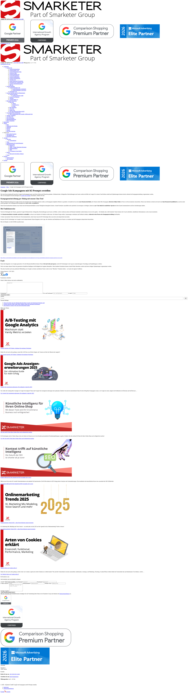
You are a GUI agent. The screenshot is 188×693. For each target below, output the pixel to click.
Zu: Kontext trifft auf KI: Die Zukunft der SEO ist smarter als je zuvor (17, 483)
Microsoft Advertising (11, 101)
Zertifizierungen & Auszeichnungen (14, 143)
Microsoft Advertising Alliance (16, 153)
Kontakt (5, 160)
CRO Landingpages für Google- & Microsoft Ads (21, 114)
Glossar (8, 130)
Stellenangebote (10, 157)
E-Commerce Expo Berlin (15, 151)
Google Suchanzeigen (14, 69)
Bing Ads (11, 102)
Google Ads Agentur (26, 195)
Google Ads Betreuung (14, 78)
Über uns (8, 139)
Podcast (8, 128)
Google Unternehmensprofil (15, 83)
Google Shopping (10, 86)
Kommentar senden (5, 294)
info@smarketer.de (14, 676)
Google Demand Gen (14, 74)
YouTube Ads (12, 79)
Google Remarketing (14, 75)
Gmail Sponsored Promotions (16, 81)
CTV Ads (11, 108)
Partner (8, 152)
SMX (10, 149)
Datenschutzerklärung (64, 593)
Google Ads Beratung (14, 77)
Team (7, 141)
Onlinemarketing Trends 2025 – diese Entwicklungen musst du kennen (17, 522)
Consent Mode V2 (13, 99)
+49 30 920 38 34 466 (18, 19)
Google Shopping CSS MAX (19, 89)
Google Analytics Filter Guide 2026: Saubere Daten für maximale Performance (22, 304)
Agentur (5, 138)
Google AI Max (13, 73)
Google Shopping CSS (14, 87)
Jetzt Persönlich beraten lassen (8, 592)
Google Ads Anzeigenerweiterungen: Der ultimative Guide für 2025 (16, 387)
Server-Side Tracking (11, 134)
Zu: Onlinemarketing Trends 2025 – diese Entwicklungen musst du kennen (18, 529)
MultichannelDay (13, 148)
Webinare (8, 127)
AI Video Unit (9, 116)
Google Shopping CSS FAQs (19, 90)
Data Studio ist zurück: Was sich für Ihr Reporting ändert (17, 305)
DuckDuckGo (15, 104)
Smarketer (3, 187)
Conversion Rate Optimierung (13, 112)
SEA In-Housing (10, 118)
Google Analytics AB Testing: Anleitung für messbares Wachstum (16, 348)
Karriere (5, 156)
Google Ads (9, 67)
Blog (7, 124)
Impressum (6, 687)
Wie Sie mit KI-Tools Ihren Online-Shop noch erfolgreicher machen (16, 432)
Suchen (2, 296)
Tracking (11, 98)
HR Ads (11, 85)
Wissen (5, 123)
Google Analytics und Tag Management (15, 93)
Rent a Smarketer (10, 120)
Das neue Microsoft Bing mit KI (16, 111)
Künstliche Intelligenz (11, 136)
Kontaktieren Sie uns (5, 43)
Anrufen (8, 691)
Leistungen (6, 66)
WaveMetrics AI (10, 135)
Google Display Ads (14, 70)
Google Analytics (13, 94)
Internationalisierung (11, 119)
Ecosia (13, 106)
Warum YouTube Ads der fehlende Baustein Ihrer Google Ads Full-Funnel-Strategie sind (24, 302)
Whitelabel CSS (13, 91)
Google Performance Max (15, 71)
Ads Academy (9, 159)
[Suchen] (185, 298)
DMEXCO (12, 145)
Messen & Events (10, 144)
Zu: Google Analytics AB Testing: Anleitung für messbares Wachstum (17, 354)
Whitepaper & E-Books (11, 126)
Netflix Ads (12, 110)
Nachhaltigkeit (12, 140)
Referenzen (6, 122)
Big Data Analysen (10, 131)
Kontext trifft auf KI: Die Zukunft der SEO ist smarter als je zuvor (16, 477)
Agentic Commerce (10, 115)
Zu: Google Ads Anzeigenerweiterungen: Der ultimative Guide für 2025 (17, 393)
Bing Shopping (12, 107)
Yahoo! (14, 103)
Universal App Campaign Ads (16, 82)
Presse (7, 155)
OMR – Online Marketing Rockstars (17, 147)
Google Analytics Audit (17, 95)
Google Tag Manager (14, 97)
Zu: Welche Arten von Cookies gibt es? (10, 574)
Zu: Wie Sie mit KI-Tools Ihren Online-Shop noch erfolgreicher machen (17, 438)
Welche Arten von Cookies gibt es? (9, 568)
